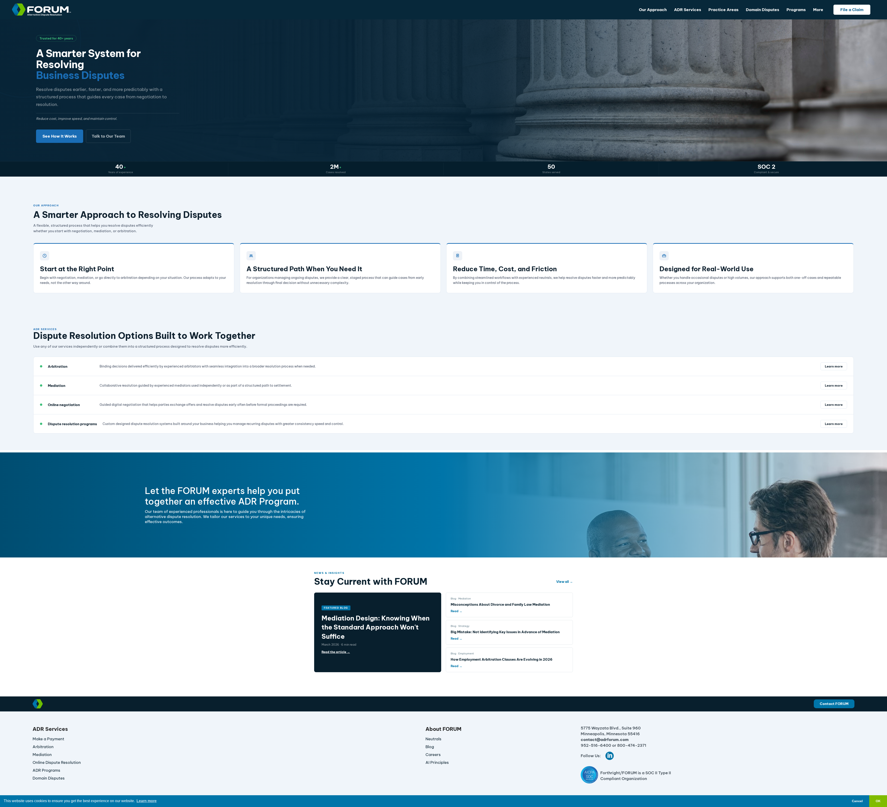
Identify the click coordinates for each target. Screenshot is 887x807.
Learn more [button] (147, 801)
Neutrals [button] (433, 738)
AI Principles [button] (437, 762)
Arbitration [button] (43, 746)
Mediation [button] (42, 754)
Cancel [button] (857, 801)
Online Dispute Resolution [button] (57, 762)
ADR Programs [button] (46, 770)
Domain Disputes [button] (49, 778)
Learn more (834, 366)
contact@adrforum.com (605, 739)
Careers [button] (433, 754)
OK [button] (878, 801)
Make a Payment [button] (48, 738)
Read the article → (336, 652)
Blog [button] (429, 746)
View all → (564, 582)
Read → (456, 611)
